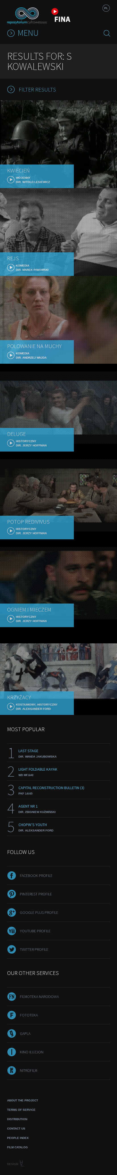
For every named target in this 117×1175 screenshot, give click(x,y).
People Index (18, 1137)
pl (106, 8)
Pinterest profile (36, 894)
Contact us (16, 1128)
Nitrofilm (28, 1070)
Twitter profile (34, 949)
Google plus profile (39, 912)
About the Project (22, 1100)
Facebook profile (36, 875)
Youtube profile (35, 930)
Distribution (17, 1119)
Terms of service (21, 1109)
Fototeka (29, 1015)
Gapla (25, 1033)
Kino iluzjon (31, 1052)
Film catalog (17, 1147)
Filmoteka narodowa (39, 996)
